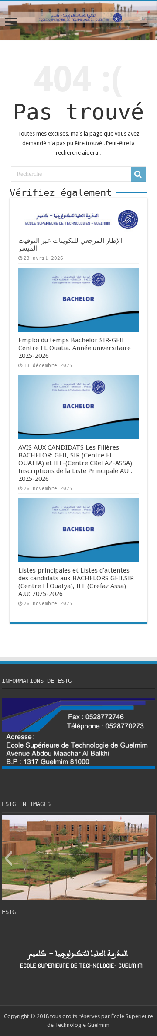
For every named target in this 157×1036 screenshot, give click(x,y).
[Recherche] (138, 174)
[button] (8, 858)
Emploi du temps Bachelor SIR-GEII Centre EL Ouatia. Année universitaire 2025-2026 (74, 348)
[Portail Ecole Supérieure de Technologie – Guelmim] (78, 20)
